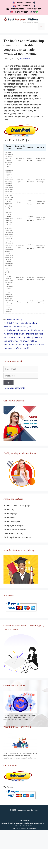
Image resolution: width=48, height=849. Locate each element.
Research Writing (14, 319)
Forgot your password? (14, 388)
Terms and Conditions (19, 828)
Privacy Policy (31, 828)
